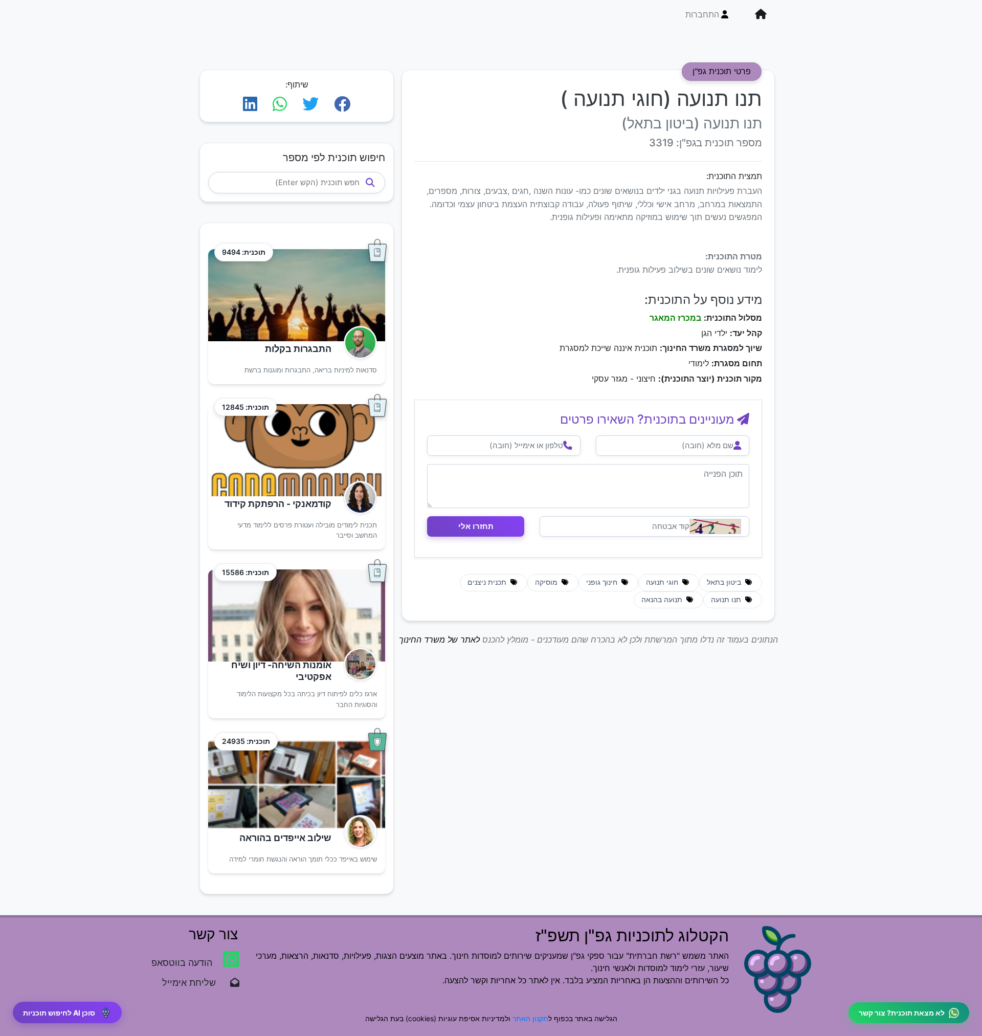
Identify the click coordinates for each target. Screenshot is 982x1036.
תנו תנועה (727, 600)
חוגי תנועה (663, 582)
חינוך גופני (602, 582)
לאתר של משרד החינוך (439, 639)
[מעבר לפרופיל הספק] (357, 342)
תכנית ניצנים (487, 582)
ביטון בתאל (725, 582)
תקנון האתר (530, 1018)
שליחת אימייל (194, 982)
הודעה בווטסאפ (183, 962)
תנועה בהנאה (662, 600)
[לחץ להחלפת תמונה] (715, 526)
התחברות (702, 14)
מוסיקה (547, 582)
